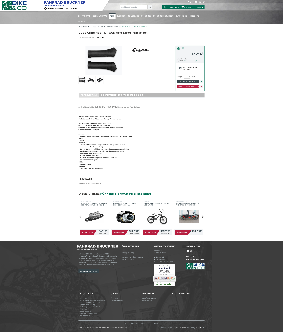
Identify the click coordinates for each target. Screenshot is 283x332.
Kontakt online (85, 298)
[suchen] (149, 7)
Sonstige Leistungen (163, 16)
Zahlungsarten (85, 315)
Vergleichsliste (147, 300)
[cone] (73, 8)
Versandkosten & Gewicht (193, 61)
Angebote (194, 16)
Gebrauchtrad (100, 16)
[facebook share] (100, 38)
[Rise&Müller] (62, 8)
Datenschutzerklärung (88, 313)
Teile (112, 16)
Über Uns (114, 298)
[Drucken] (98, 38)
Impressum (84, 309)
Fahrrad (86, 16)
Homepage (129, 323)
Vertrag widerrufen (88, 271)
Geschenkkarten (117, 300)
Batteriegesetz (85, 311)
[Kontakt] (204, 1)
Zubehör (121, 16)
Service (81, 22)
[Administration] (204, 328)
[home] (79, 16)
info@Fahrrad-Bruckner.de (165, 261)
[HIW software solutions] (199, 328)
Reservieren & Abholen (188, 86)
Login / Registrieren (149, 298)
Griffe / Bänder (112, 26)
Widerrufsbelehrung (87, 305)
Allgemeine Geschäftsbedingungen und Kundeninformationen (93, 301)
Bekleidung (133, 16)
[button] (203, 216)
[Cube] (49, 8)
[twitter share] (103, 38)
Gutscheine (181, 16)
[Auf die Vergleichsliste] (179, 49)
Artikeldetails (89, 95)
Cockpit (100, 26)
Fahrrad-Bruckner (179, 328)
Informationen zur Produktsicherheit (122, 95)
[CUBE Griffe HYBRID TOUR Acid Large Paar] (103, 60)
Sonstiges (146, 16)
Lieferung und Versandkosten (91, 307)
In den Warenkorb (188, 82)
